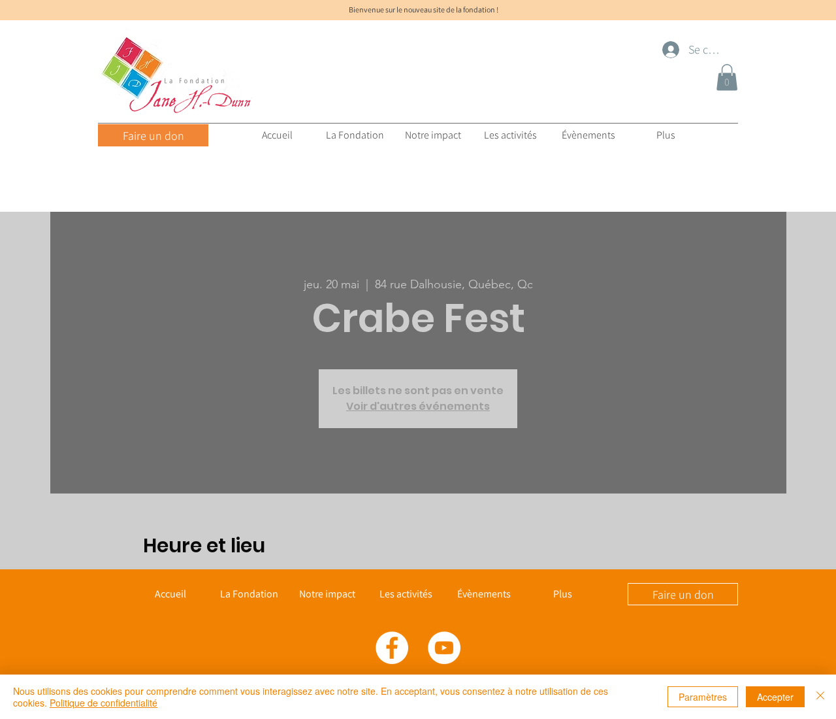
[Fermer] (820, 697)
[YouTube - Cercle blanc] (444, 647)
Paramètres (703, 696)
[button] (727, 77)
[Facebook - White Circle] (392, 647)
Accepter (775, 696)
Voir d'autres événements (418, 406)
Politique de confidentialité (103, 702)
